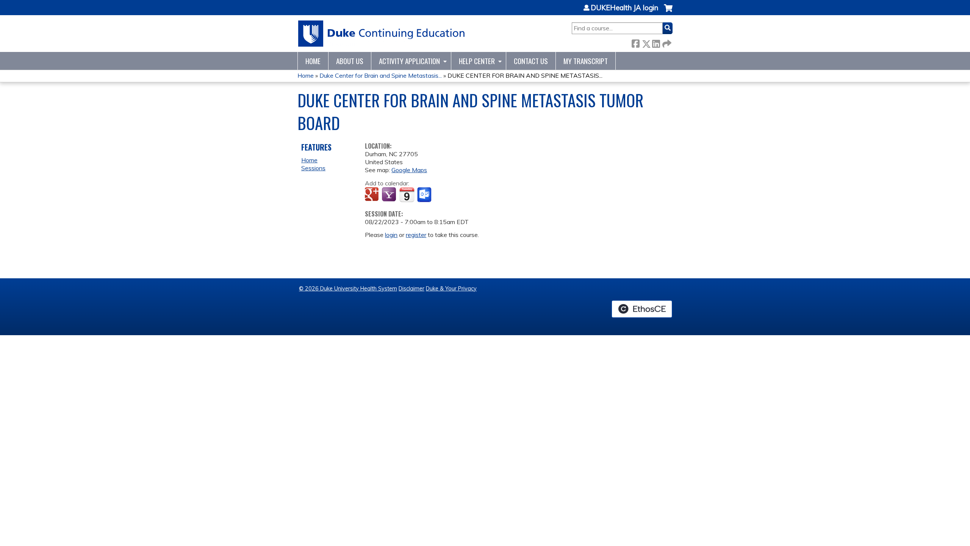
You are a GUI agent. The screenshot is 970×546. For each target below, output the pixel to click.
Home (313, 60)
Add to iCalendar (407, 194)
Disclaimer (411, 288)
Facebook (635, 42)
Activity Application (409, 60)
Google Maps (409, 170)
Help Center (477, 60)
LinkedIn (656, 42)
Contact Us (531, 60)
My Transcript (585, 60)
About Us (349, 60)
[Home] (381, 33)
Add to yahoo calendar (389, 194)
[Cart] (668, 12)
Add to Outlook (425, 194)
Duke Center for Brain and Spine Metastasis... (380, 75)
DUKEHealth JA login (624, 8)
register (416, 234)
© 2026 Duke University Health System (348, 288)
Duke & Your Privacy (451, 288)
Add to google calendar (372, 194)
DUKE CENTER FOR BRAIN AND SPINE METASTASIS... (524, 75)
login (391, 234)
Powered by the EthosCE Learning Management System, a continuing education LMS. (642, 309)
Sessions (313, 168)
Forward (666, 42)
